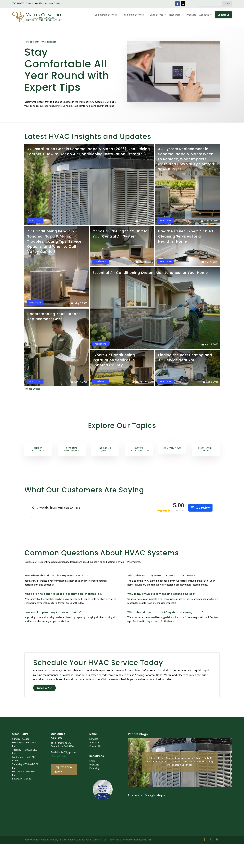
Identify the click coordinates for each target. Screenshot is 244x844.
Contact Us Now (44, 688)
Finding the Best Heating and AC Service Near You (185, 357)
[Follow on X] (183, 3)
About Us (204, 14)
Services (93, 738)
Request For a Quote (63, 769)
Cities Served (156, 14)
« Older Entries (32, 388)
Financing (94, 768)
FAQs (92, 761)
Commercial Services (106, 14)
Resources (174, 14)
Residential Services (133, 14)
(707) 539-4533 (58, 755)
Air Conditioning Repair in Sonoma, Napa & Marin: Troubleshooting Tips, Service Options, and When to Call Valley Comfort (54, 241)
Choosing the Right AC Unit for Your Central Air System (121, 234)
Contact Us (223, 14)
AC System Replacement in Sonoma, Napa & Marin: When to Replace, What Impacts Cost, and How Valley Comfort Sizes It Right (186, 159)
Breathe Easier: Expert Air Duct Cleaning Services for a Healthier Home (186, 236)
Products (191, 14)
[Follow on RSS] (217, 839)
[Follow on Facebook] (177, 3)
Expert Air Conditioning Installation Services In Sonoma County (114, 360)
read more (35, 220)
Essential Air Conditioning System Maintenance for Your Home (150, 272)
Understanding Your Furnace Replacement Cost (54, 316)
